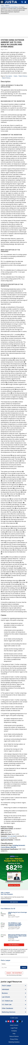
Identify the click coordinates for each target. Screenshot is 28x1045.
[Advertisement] (14, 26)
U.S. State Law (6, 1004)
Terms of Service (14, 1036)
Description (8, 76)
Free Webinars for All (8, 908)
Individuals (5, 989)
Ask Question (14, 902)
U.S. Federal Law (7, 1001)
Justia (2, 5)
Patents (7, 5)
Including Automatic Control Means (9, 7)
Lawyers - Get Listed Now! (14, 973)
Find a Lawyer (5, 960)
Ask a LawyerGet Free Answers (7, 893)
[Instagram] (13, 1021)
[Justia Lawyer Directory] (22, 1021)
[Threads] (15, 1021)
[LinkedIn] (6, 1021)
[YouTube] (8, 1021)
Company (14, 1030)
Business (5, 993)
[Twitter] (20, 1021)
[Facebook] (11, 1021)
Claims (15, 76)
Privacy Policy (14, 1039)
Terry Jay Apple (11, 836)
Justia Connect (14, 1025)
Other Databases (7, 1008)
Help (14, 1033)
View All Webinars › (14, 945)
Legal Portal (14, 1028)
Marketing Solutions (8, 1012)
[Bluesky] (17, 1021)
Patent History (23, 76)
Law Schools (6, 997)
